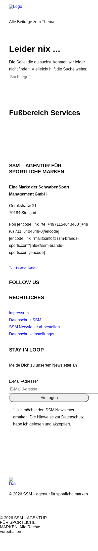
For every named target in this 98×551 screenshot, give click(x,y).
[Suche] (36, 77)
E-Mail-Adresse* (23, 381)
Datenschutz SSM (25, 320)
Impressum (19, 313)
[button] (86, 7)
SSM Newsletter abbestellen (34, 327)
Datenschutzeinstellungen (32, 334)
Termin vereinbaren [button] (23, 267)
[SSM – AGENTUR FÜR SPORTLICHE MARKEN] (29, 8)
